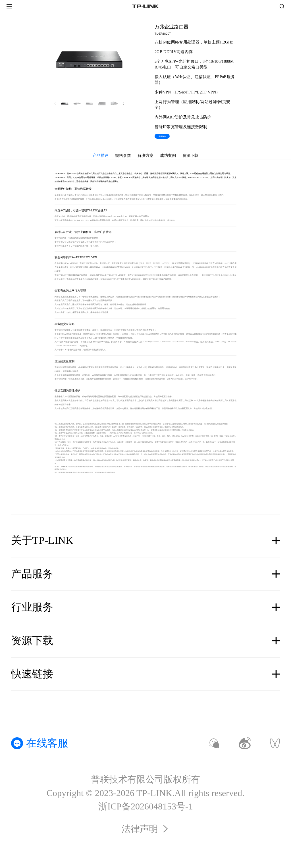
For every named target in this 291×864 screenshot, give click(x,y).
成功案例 (168, 155)
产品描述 (101, 155)
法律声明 (140, 829)
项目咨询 (162, 136)
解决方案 (145, 155)
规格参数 (123, 155)
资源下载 (190, 155)
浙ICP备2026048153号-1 (145, 806)
